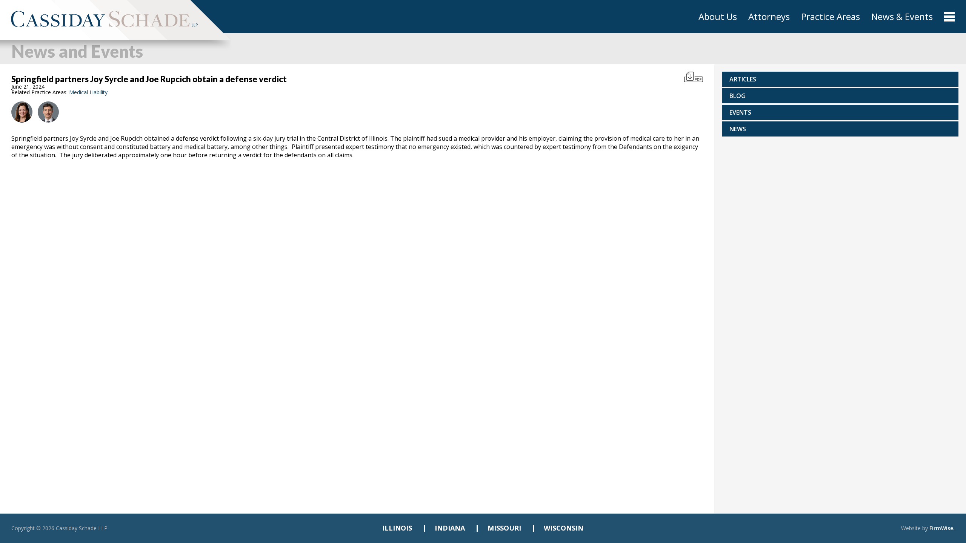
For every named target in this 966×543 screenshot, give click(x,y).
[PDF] (693, 77)
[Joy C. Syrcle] (21, 112)
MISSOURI (504, 527)
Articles (742, 79)
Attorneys (769, 16)
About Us (717, 16)
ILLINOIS (397, 527)
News (737, 129)
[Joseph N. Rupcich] (48, 112)
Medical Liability (88, 92)
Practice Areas (830, 16)
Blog (737, 96)
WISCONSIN (563, 527)
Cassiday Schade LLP (82, 528)
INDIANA (450, 527)
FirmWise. (942, 528)
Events (740, 112)
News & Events (902, 16)
